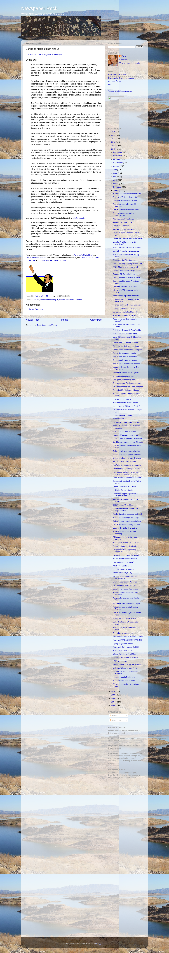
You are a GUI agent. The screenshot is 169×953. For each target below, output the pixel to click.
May (115, 177)
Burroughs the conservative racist (127, 194)
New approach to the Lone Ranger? (128, 387)
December (118, 152)
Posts (114, 716)
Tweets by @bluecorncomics (120, 91)
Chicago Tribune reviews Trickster (127, 458)
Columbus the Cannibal (36, 258)
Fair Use (111, 756)
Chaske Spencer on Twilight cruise (127, 271)
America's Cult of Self (83, 255)
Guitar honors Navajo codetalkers (127, 521)
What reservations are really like (126, 543)
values (62, 300)
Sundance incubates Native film (126, 312)
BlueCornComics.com (117, 75)
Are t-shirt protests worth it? (124, 315)
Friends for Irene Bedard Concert (126, 305)
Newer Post (32, 319)
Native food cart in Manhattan (125, 357)
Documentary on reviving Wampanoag (123, 214)
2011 (113, 149)
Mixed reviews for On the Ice (125, 287)
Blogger (99, 944)
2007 (113, 702)
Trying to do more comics (123, 308)
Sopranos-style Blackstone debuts (127, 383)
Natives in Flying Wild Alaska (125, 229)
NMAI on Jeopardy (120, 661)
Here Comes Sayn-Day (122, 573)
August (116, 166)
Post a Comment (36, 309)
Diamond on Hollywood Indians (126, 346)
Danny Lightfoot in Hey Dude (125, 546)
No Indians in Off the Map (123, 376)
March (116, 184)
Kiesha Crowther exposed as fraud (127, 514)
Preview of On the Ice (122, 399)
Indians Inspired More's (52, 260)
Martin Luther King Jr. (49, 300)
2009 (113, 695)
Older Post (96, 319)
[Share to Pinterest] (68, 296)
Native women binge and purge (126, 517)
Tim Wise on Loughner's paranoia (127, 465)
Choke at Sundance (121, 226)
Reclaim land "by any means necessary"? (125, 577)
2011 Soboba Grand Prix (123, 505)
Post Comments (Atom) (47, 325)
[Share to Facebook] (66, 296)
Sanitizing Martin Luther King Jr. (126, 390)
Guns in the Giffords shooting (125, 528)
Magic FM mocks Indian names (126, 251)
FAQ (110, 84)
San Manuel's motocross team (125, 585)
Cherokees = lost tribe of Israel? (126, 343)
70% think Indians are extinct (125, 334)
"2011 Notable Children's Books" (126, 406)
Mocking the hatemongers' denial (126, 468)
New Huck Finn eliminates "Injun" (126, 604)
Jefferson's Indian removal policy (126, 451)
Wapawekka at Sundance (123, 219)
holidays (35, 300)
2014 (113, 139)
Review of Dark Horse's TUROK (126, 647)
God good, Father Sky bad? (124, 380)
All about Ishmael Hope (122, 222)
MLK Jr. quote (79, 218)
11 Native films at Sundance (124, 490)
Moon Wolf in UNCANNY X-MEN (126, 278)
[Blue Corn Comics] (116, 122)
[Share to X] (63, 296)
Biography (123, 60)
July (115, 170)
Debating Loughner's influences (126, 555)
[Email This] (58, 296)
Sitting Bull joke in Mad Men (124, 654)
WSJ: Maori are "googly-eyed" (125, 267)
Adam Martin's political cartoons (126, 296)
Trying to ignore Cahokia (123, 644)
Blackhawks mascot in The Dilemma (128, 442)
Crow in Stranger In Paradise (125, 582)
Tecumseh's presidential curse (125, 435)
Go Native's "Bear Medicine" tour (126, 422)
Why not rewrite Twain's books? (126, 403)
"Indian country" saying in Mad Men (127, 264)
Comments (116, 720)
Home (64, 319)
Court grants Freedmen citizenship (127, 438)
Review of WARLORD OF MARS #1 (127, 640)
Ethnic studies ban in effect (124, 681)
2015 (113, 135)
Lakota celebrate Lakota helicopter (127, 350)
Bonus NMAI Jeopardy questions (126, 364)
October (117, 159)
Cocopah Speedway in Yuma (125, 201)
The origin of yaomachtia (123, 633)
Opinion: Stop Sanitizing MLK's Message (44, 54)
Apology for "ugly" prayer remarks (127, 455)
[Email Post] (54, 296)
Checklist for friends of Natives (125, 658)
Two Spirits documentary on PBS (126, 525)
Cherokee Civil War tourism (124, 260)
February (117, 187)
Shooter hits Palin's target (123, 569)
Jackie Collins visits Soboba (124, 461)
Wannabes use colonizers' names (127, 248)
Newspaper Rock (39, 8)
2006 (113, 705)
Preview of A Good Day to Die (125, 197)
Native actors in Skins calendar (126, 210)
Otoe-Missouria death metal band (127, 478)
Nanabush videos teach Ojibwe (126, 373)
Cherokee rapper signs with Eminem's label (124, 495)
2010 (113, 691)
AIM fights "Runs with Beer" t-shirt (127, 330)
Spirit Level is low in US (122, 650)
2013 (113, 142)
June (115, 173)
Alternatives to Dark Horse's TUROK (128, 637)
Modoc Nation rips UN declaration (127, 664)
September (118, 163)
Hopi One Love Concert (122, 415)
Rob (37, 296)
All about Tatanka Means (123, 566)
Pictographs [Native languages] (121, 78)
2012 (113, 146)
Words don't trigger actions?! (125, 559)
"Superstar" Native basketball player (128, 238)
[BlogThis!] (61, 296)
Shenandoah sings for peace (125, 360)
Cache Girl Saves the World (124, 487)
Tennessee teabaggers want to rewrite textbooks (126, 473)
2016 (113, 132)
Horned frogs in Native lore (124, 677)
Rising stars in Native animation (126, 618)
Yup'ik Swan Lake (120, 419)
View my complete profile (129, 63)
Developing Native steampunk (125, 589)
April (115, 180)
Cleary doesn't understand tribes (126, 353)
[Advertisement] (124, 799)
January (117, 191)
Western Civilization (74, 300)
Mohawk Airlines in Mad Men (125, 668)
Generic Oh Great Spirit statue (125, 274)
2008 (113, 698)
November (118, 156)
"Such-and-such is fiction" (123, 562)
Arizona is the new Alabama (124, 432)
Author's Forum (114, 81)
